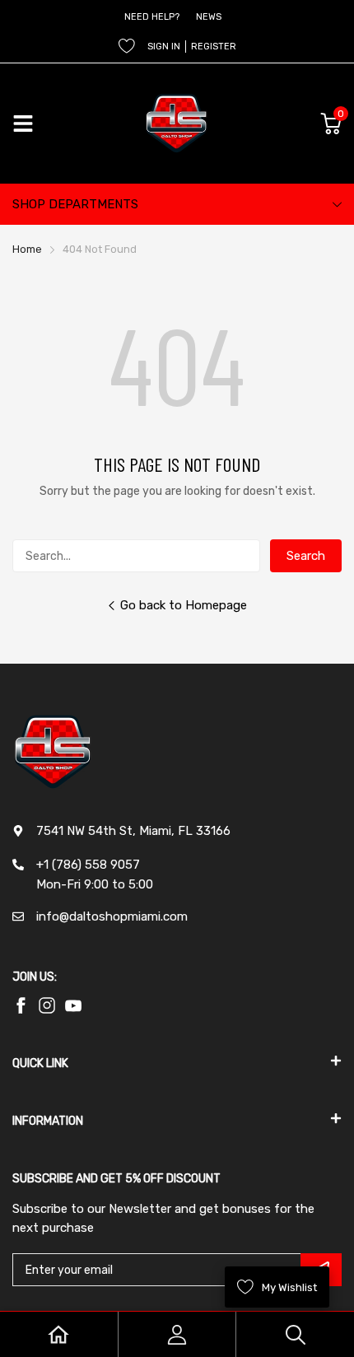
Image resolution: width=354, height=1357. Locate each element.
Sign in (163, 46)
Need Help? (151, 17)
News (208, 17)
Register (213, 46)
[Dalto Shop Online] (177, 123)
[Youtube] (47, 1005)
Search (305, 555)
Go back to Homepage (183, 605)
